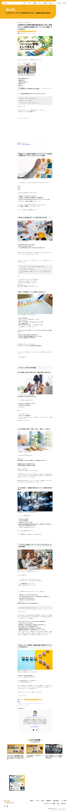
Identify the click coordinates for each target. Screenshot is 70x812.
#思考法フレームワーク (22, 703)
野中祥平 (35, 715)
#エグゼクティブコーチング (38, 703)
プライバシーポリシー (62, 808)
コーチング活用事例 (32, 31)
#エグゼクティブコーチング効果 (23, 705)
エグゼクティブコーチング (22, 31)
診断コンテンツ (51, 3)
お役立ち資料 (45, 3)
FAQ (58, 803)
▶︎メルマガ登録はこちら (35, 726)
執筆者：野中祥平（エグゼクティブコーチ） (28, 33)
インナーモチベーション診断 (49, 803)
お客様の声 (35, 3)
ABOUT (24, 3)
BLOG (40, 3)
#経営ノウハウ (29, 703)
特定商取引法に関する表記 (52, 808)
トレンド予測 (58, 3)
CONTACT (64, 3)
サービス (29, 3)
